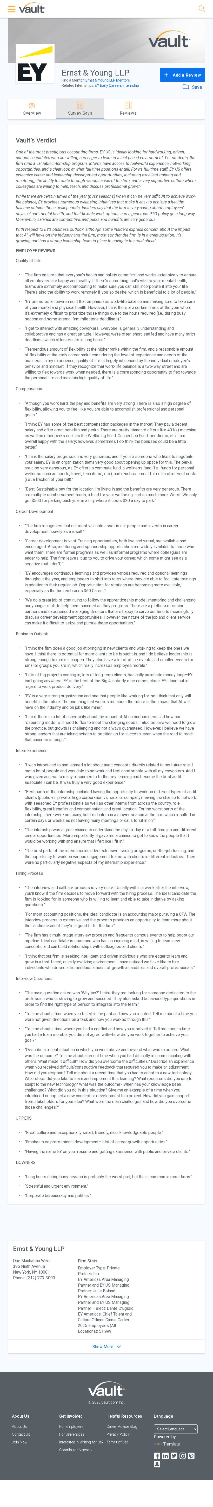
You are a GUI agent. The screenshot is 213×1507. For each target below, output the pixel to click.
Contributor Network (75, 1450)
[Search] (202, 9)
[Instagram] (183, 1456)
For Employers (71, 1426)
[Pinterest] (191, 1456)
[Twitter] (174, 1456)
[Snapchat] (157, 1464)
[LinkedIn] (166, 1456)
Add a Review (186, 75)
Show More (103, 1346)
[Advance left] (10, 108)
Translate (171, 1444)
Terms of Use (117, 1442)
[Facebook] (157, 1456)
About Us (19, 1426)
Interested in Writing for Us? (81, 1442)
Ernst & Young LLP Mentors (107, 80)
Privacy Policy (118, 1434)
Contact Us (21, 1434)
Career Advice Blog (121, 1426)
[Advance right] (203, 108)
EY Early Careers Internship (117, 85)
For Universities (71, 1434)
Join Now (20, 1442)
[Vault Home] (32, 7)
